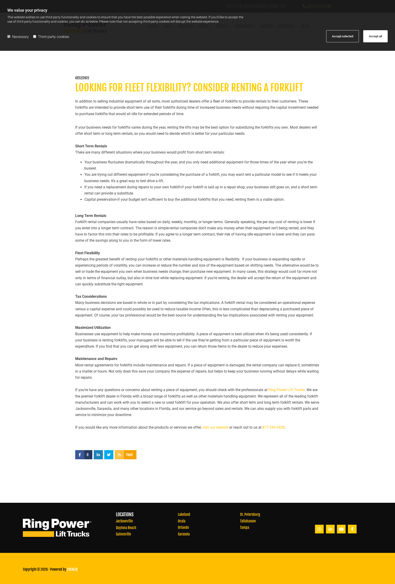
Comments (312, 78)
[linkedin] (330, 529)
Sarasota (184, 534)
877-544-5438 (273, 427)
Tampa (244, 527)
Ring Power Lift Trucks (286, 390)
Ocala (181, 521)
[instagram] (319, 529)
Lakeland (184, 514)
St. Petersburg (250, 514)
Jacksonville (124, 521)
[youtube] (341, 529)
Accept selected (342, 36)
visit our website (215, 427)
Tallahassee (248, 521)
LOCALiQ (72, 569)
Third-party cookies (53, 37)
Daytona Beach (126, 527)
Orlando (183, 527)
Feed (129, 454)
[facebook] (352, 529)
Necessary (20, 37)
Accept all (375, 36)
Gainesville (123, 534)
